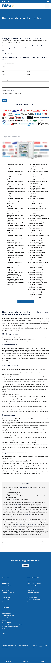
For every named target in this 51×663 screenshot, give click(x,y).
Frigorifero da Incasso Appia (32, 581)
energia (43, 522)
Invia (4, 100)
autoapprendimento (13, 516)
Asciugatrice (4, 620)
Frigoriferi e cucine (5, 628)
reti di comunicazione (31, 524)
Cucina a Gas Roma (6, 601)
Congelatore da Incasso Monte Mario (34, 583)
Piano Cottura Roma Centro (32, 601)
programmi (28, 514)
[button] (43, 6)
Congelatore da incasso (10, 53)
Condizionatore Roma (6, 585)
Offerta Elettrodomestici (6, 613)
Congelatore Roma (5, 588)
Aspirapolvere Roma (6, 583)
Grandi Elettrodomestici (6, 622)
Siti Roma (19, 645)
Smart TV (4, 631)
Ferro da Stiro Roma (6, 597)
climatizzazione (25, 522)
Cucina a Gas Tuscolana (32, 594)
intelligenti (31, 502)
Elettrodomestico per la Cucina (8, 615)
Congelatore (4, 610)
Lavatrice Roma (5, 581)
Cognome (28, 71)
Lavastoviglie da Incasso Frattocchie (34, 599)
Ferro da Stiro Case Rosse (32, 585)
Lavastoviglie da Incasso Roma (8, 592)
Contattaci (25, 565)
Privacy (40, 646)
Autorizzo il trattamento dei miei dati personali (12, 93)
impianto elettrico (17, 504)
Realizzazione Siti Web (11, 645)
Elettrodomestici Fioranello (32, 597)
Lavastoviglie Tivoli (31, 588)
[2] (20, 529)
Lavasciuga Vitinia (31, 590)
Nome (3, 71)
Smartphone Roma (5, 599)
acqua (37, 522)
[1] (16, 493)
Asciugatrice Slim (5, 617)
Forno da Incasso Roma (6, 594)
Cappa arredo (4, 633)
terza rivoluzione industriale (24, 487)
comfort (17, 526)
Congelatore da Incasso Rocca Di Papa (11, 541)
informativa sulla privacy (10, 90)
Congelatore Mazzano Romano (33, 592)
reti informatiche (19, 524)
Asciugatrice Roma (6, 590)
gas (40, 522)
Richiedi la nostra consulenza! (25, 301)
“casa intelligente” (43, 506)
